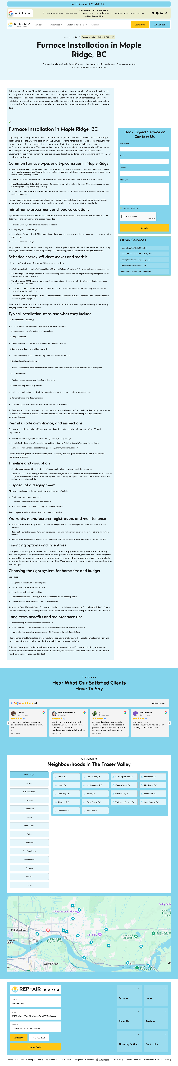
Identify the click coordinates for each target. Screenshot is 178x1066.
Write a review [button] (158, 703)
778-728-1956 (18, 1003)
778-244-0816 (65, 1060)
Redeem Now (97, 16)
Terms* (136, 208)
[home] (19, 25)
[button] (39, 25)
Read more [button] (15, 733)
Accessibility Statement (153, 1060)
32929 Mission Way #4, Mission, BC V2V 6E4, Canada (34, 1016)
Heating (74, 37)
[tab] (29, 774)
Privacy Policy (118, 1060)
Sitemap (168, 1060)
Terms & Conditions (133, 1060)
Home (65, 37)
